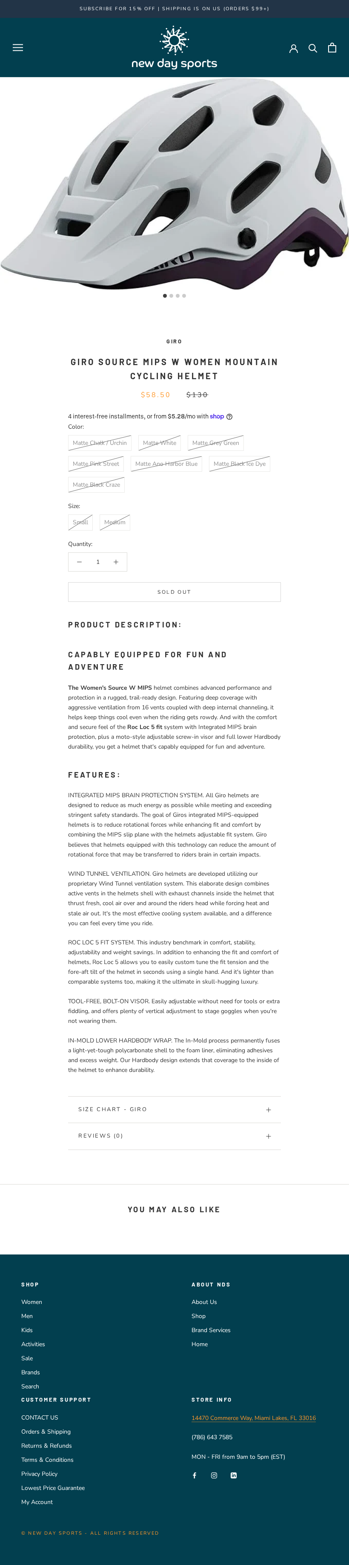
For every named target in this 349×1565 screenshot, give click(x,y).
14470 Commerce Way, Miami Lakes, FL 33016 (254, 1418)
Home (200, 1344)
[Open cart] (332, 47)
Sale (27, 1358)
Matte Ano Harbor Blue (166, 464)
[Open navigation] (18, 47)
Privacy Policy (39, 1474)
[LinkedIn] (234, 1475)
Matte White (159, 443)
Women (31, 1302)
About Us (204, 1302)
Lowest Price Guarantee (53, 1488)
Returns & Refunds (46, 1446)
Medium (115, 522)
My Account (37, 1502)
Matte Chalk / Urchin (100, 443)
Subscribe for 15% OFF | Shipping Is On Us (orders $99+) (175, 9)
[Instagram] (214, 1475)
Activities (33, 1344)
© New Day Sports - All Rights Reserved (90, 1533)
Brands (30, 1372)
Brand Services (211, 1330)
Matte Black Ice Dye (240, 464)
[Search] (313, 47)
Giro (174, 341)
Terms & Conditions (47, 1460)
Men (27, 1316)
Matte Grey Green (215, 443)
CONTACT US (39, 1418)
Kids (27, 1330)
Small (80, 522)
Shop (199, 1316)
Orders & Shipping (46, 1432)
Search (30, 1386)
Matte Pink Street (96, 464)
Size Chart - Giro (112, 1109)
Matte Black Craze (96, 485)
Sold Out (174, 592)
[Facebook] (194, 1475)
